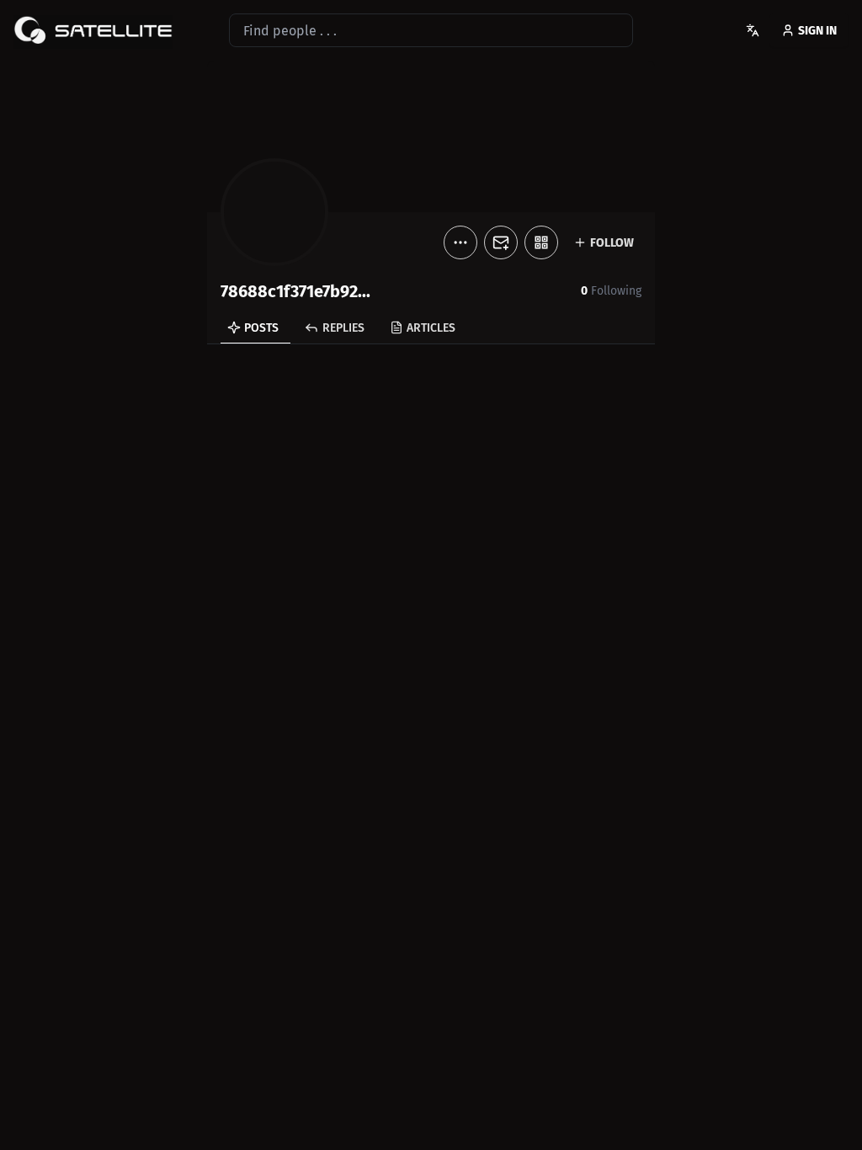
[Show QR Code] (541, 242)
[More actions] (460, 242)
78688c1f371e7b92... (295, 291)
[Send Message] (501, 242)
